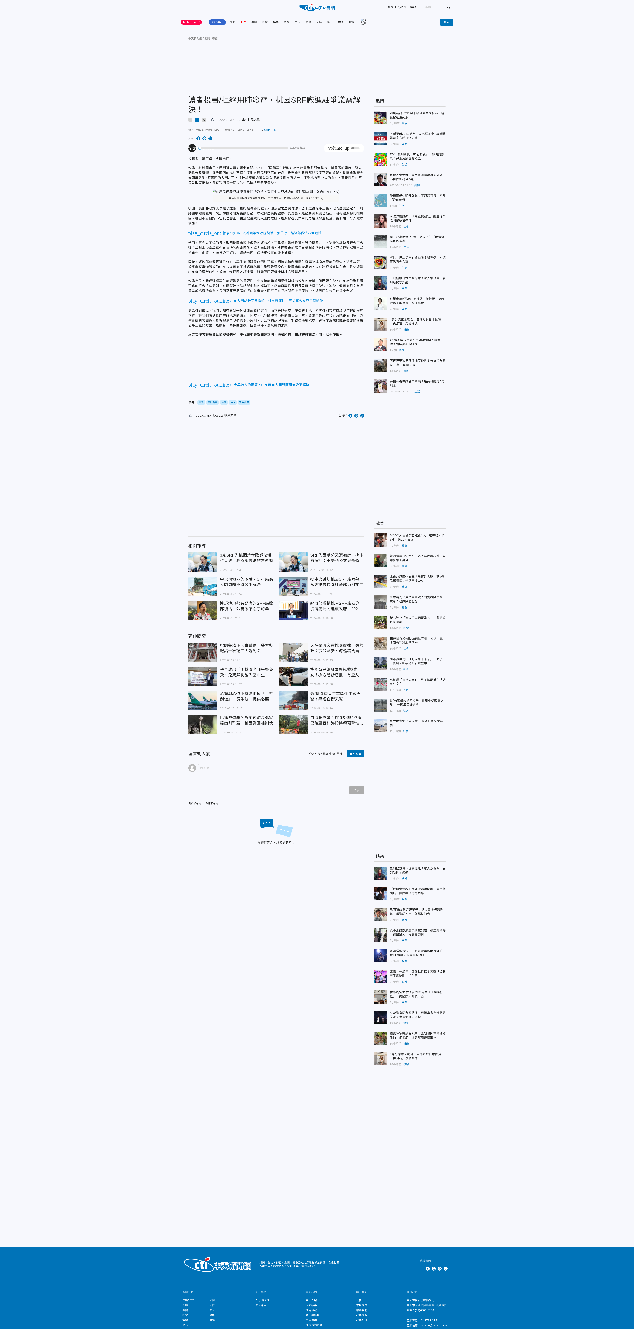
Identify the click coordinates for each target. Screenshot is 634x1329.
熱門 (243, 22)
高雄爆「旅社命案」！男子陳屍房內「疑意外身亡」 (380, 684)
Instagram (434, 1269)
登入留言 (355, 754)
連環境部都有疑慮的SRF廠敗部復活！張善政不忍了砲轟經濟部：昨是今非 (202, 610)
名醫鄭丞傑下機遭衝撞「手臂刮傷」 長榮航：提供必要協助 (202, 700)
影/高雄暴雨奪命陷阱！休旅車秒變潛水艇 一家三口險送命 (380, 705)
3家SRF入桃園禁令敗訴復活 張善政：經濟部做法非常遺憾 (202, 562)
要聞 (254, 22)
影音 (330, 22)
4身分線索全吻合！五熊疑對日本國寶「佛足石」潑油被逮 (380, 324)
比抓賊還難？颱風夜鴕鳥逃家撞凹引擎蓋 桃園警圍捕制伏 (202, 724)
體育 (287, 22)
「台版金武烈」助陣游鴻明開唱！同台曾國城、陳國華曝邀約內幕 (380, 893)
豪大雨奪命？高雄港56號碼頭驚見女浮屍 (380, 725)
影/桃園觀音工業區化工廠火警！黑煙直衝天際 (293, 700)
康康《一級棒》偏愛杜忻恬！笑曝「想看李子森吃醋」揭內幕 (380, 976)
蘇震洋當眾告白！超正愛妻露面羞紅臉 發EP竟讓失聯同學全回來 (380, 955)
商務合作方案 (314, 1325)
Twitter (422, 1269)
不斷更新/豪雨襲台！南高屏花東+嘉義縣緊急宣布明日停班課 (380, 138)
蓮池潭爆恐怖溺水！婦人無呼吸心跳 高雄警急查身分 (380, 560)
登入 (446, 22)
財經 (352, 22)
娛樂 (276, 22)
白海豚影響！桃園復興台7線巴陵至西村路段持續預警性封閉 (293, 724)
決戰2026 (217, 22)
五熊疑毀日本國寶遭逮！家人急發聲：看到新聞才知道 (380, 283)
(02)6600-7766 (424, 1310)
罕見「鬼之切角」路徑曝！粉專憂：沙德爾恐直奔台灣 (380, 262)
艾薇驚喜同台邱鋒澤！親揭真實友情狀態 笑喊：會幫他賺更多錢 (380, 1017)
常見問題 (361, 1305)
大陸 (319, 22)
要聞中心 (270, 130)
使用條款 (311, 1310)
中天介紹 (311, 1300)
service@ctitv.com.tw (434, 1325)
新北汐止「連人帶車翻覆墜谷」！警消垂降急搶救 (380, 622)
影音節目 (260, 1305)
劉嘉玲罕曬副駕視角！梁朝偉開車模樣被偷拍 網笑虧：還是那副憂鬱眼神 (380, 1038)
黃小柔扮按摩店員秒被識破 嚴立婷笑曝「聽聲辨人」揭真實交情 (380, 935)
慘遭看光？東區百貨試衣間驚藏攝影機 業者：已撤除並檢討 (380, 602)
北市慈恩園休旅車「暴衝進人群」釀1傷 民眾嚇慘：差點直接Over (380, 581)
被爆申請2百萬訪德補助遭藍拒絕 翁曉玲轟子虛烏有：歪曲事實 (380, 303)
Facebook (428, 1269)
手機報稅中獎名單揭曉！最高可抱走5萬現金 (380, 386)
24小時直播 (262, 1300)
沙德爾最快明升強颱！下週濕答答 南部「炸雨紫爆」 (380, 200)
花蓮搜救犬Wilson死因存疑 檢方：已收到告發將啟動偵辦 (380, 643)
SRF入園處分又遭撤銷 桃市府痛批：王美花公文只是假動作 (293, 562)
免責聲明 (311, 1320)
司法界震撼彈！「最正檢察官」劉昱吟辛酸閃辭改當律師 (380, 221)
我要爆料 (361, 1315)
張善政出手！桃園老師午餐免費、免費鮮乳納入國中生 (202, 676)
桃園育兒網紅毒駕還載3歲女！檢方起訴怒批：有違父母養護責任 (293, 676)
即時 (232, 22)
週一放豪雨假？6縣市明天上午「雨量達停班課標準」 (380, 241)
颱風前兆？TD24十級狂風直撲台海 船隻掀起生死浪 (380, 117)
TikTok (446, 1269)
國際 (308, 22)
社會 (265, 22)
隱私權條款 (313, 1315)
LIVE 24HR (192, 22)
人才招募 (311, 1305)
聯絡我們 (361, 1310)
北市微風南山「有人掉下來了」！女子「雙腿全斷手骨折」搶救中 (380, 663)
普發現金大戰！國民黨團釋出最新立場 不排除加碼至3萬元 (380, 179)
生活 (297, 22)
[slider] (243, 148)
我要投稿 (361, 1320)
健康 (341, 22)
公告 (359, 1300)
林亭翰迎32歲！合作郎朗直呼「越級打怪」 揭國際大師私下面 (380, 997)
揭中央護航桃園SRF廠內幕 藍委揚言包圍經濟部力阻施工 (293, 586)
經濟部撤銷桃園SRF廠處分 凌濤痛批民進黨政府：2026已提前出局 (293, 610)
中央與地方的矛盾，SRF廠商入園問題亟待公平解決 (202, 586)
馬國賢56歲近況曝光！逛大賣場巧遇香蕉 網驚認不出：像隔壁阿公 (380, 914)
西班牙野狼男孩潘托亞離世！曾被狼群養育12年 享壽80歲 (380, 365)
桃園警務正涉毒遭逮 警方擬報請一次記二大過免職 (202, 652)
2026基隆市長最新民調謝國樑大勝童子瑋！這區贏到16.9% (380, 344)
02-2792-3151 (430, 1320)
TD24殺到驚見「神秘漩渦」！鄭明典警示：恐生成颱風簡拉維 (380, 159)
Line (440, 1269)
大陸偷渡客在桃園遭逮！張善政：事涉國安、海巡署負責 (293, 652)
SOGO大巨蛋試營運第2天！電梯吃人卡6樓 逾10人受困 (380, 540)
